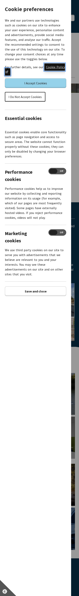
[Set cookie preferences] (8, 588)
